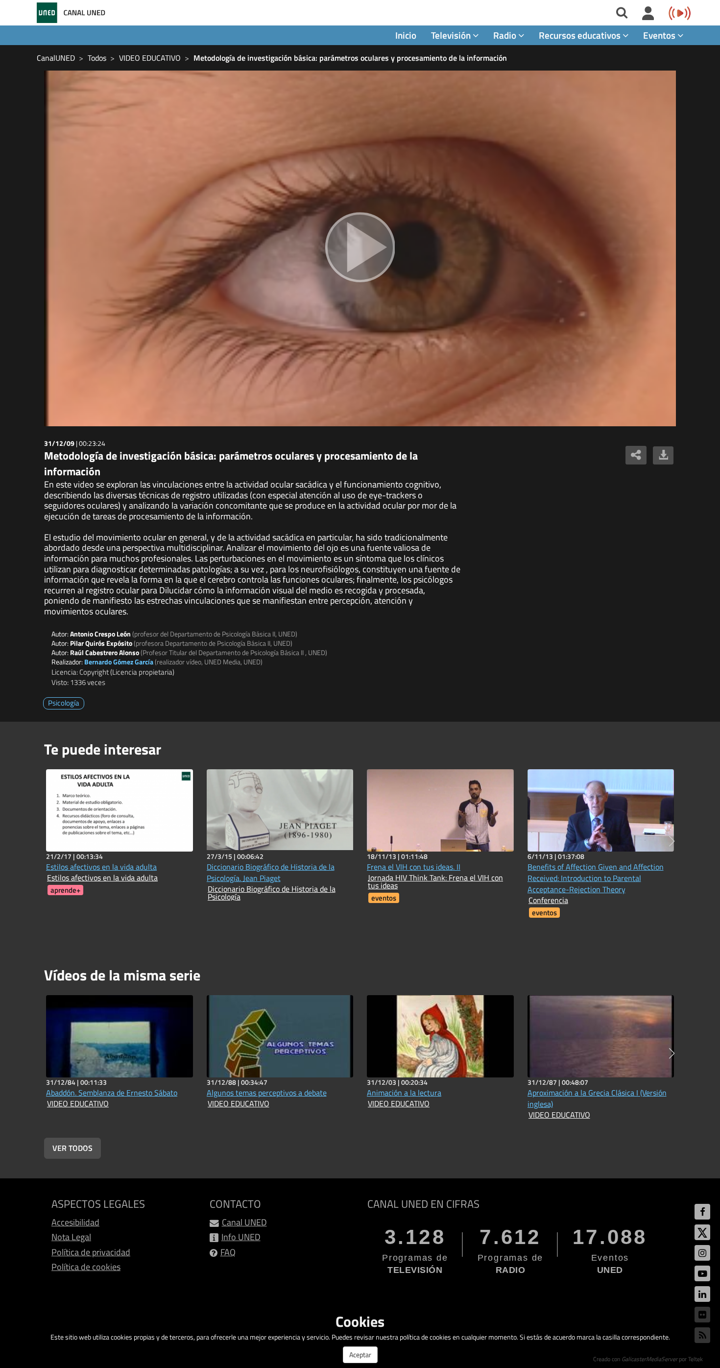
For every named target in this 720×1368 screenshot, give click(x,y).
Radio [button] (505, 35)
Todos (97, 58)
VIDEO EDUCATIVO (150, 58)
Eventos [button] (660, 35)
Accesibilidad (75, 1222)
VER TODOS (72, 1148)
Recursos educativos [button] (581, 35)
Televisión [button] (452, 35)
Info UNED (241, 1237)
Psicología (63, 702)
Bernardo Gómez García (118, 662)
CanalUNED (56, 58)
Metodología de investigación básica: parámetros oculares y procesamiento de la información (350, 58)
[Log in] (648, 13)
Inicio (405, 35)
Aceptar (360, 1354)
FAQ (228, 1252)
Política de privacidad (90, 1252)
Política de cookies (85, 1266)
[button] (671, 841)
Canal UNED (244, 1222)
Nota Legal (71, 1237)
